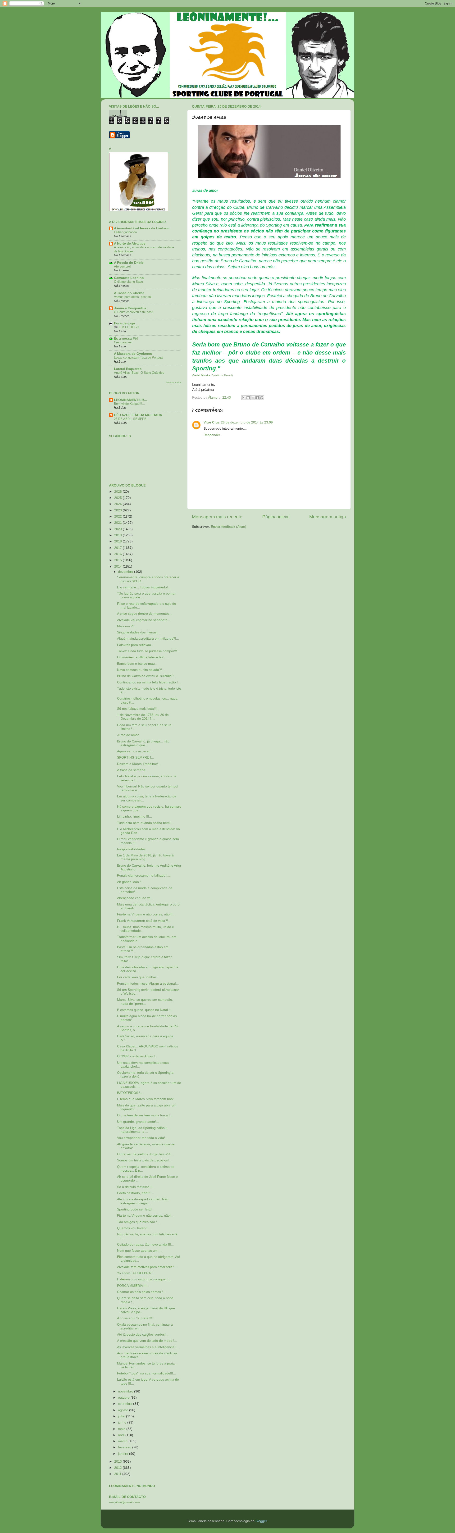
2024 (118, 504)
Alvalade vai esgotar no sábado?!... (143, 620)
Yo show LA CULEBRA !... (136, 1273)
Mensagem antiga (327, 516)
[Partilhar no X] (252, 397)
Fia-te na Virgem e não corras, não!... (145, 1215)
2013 (118, 1461)
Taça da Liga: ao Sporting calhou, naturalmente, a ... (142, 1129)
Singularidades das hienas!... (138, 632)
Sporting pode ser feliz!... (136, 1209)
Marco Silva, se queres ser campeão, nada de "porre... (145, 1001)
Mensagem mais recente (217, 516)
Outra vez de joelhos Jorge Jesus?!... (145, 1154)
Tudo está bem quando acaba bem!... (145, 823)
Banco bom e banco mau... (137, 663)
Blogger (261, 1521)
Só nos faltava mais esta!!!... (138, 708)
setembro (125, 1404)
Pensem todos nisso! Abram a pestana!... (148, 983)
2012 (118, 1467)
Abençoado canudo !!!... (135, 898)
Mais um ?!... (126, 626)
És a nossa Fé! (126, 338)
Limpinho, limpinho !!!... (134, 816)
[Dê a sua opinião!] (248, 397)
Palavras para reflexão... (135, 645)
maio (122, 1429)
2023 (118, 510)
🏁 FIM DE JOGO (126, 327)
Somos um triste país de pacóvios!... (144, 1160)
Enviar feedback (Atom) (228, 526)
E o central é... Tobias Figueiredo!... (144, 587)
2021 (118, 522)
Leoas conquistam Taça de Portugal (138, 357)
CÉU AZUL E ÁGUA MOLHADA (138, 415)
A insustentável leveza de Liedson (141, 228)
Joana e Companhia (130, 308)
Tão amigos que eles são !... (138, 1222)
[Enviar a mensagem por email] (243, 397)
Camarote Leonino (129, 278)
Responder (212, 435)
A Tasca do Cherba (129, 293)
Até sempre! (122, 266)
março (123, 1441)
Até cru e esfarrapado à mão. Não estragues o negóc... (142, 1201)
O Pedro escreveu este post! (134, 312)
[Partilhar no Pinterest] (261, 397)
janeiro (123, 1454)
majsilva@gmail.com (124, 1502)
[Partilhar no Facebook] (257, 397)
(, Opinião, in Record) (212, 375)
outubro (124, 1397)
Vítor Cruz (211, 422)
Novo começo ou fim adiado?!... (141, 670)
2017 (118, 548)
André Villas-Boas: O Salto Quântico (139, 372)
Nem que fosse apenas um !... (139, 1250)
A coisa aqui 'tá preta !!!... (136, 1318)
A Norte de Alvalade (130, 243)
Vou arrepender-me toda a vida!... (142, 1138)
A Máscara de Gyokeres (133, 353)
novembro (126, 1391)
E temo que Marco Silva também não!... (147, 1099)
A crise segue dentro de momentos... (144, 613)
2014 (118, 566)
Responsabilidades (131, 849)
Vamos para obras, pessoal (132, 297)
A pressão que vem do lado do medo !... (147, 1340)
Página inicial (275, 516)
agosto (123, 1410)
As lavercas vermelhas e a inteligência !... (148, 1347)
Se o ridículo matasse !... (135, 1187)
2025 (118, 498)
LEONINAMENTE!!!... (130, 400)
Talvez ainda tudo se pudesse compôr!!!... (148, 651)
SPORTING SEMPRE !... (135, 757)
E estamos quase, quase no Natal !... (145, 1010)
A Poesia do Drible (129, 262)
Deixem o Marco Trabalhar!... (139, 764)
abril (121, 1435)
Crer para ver (123, 342)
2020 (118, 529)
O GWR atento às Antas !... (137, 1056)
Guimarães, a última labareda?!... (142, 657)
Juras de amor (128, 735)
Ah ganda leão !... (130, 882)
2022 (118, 516)
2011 (118, 1474)
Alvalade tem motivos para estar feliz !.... (147, 1267)
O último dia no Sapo (128, 281)
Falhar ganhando (125, 232)
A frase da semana (131, 770)
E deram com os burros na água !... (143, 1279)
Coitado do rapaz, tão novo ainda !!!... (145, 1244)
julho (122, 1416)
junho (122, 1422)
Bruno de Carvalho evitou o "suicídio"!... (147, 676)
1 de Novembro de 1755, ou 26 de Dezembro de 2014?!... (143, 716)
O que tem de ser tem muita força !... (145, 1115)
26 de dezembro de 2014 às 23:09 (247, 422)
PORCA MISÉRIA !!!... (133, 1285)
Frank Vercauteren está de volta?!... (144, 921)
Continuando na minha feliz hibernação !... (149, 682)
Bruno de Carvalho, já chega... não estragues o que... (143, 743)
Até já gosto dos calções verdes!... (142, 1334)
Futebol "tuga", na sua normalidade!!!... (146, 1373)
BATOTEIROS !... (130, 1093)
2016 (118, 554)
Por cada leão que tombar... (138, 977)
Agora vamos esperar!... (135, 751)
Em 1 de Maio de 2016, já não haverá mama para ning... (145, 857)
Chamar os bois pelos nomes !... (141, 1292)
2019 (118, 535)
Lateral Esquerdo (128, 369)
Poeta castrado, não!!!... (135, 1193)
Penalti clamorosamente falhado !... (143, 875)
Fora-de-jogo (124, 323)
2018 (118, 541)
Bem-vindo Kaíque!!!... (129, 403)
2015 (118, 560)
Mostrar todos (173, 382)
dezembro (126, 571)
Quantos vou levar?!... (133, 1228)
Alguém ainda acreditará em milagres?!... (148, 638)
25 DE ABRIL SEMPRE (130, 419)
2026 (118, 491)
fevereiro (125, 1447)
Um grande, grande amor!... (138, 1122)
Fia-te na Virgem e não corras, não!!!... (146, 914)
